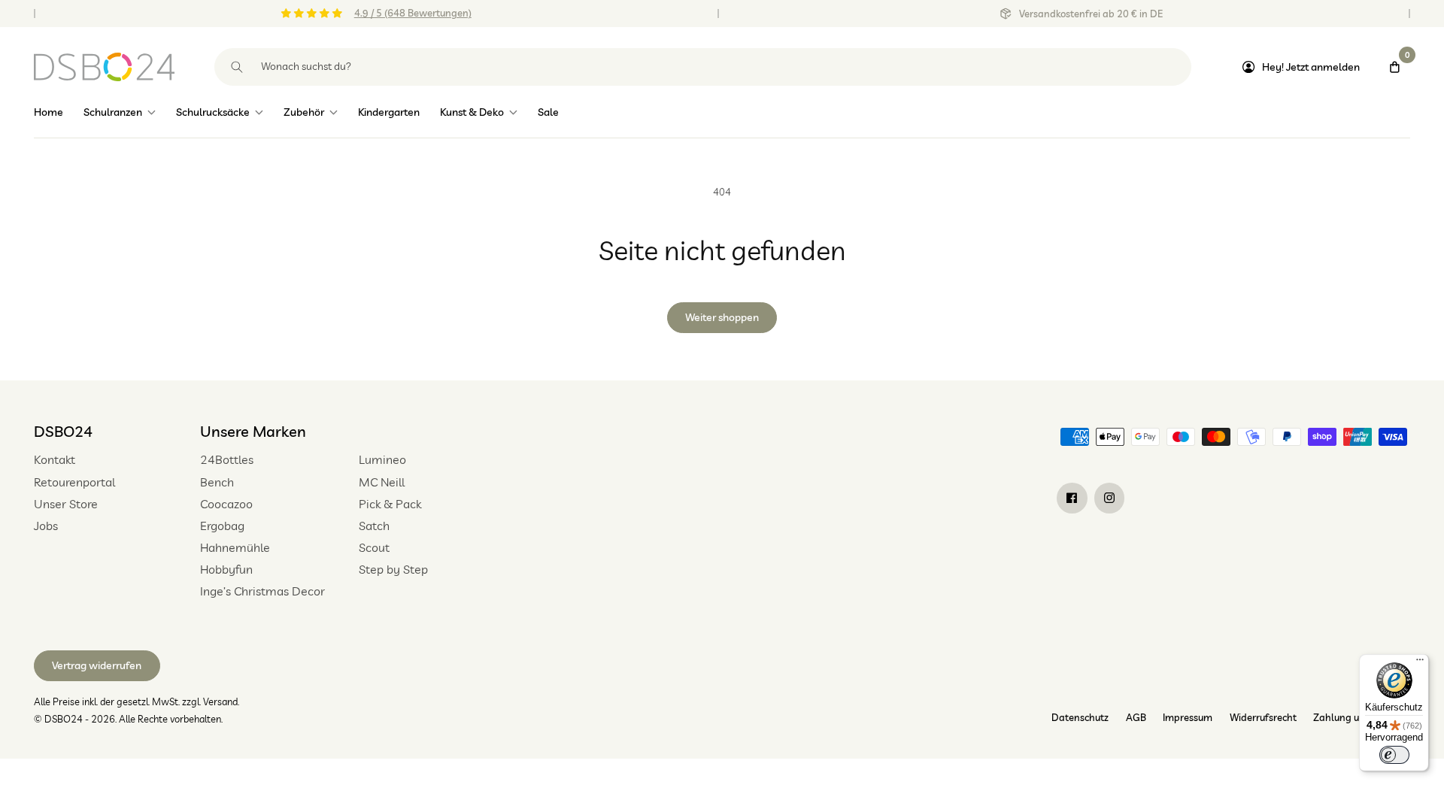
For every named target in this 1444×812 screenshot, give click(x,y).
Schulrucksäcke (213, 112)
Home (48, 112)
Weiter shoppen (722, 317)
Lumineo (382, 459)
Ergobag (222, 525)
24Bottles (226, 459)
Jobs (46, 525)
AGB (1136, 717)
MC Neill (382, 481)
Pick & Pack (390, 503)
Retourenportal (74, 481)
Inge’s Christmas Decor (262, 590)
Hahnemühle (235, 547)
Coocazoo (226, 503)
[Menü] (1420, 663)
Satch (374, 525)
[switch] (1394, 755)
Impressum (1187, 717)
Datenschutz (1080, 717)
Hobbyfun (226, 569)
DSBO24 (63, 431)
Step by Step (393, 569)
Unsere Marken (253, 431)
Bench (217, 481)
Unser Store (66, 503)
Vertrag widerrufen (96, 665)
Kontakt (54, 459)
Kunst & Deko (472, 112)
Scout (374, 547)
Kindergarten (389, 112)
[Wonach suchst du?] (237, 67)
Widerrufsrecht (1263, 717)
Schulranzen (112, 112)
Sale (548, 112)
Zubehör (304, 112)
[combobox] (702, 67)
